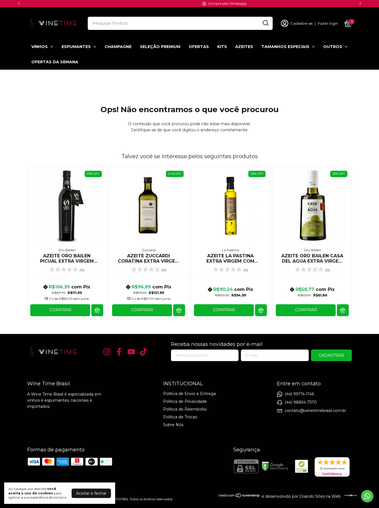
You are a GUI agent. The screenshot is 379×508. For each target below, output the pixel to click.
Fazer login (328, 23)
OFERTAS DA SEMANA (54, 61)
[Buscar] (265, 23)
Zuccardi (149, 250)
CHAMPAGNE (118, 46)
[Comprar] (97, 310)
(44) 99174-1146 (299, 393)
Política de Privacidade (185, 401)
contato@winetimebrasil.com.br (315, 410)
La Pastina (230, 250)
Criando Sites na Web (320, 496)
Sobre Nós (173, 424)
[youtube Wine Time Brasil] (131, 352)
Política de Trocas (180, 416)
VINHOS (39, 46)
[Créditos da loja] (349, 495)
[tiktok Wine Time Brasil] (143, 352)
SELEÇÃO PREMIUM (160, 46)
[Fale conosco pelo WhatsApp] (367, 496)
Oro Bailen (66, 250)
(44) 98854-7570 (301, 401)
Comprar (60, 309)
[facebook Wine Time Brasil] (119, 352)
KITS (222, 46)
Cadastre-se (301, 23)
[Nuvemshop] (239, 496)
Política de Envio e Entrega (189, 393)
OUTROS (332, 46)
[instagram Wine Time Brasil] (107, 352)
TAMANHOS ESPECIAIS (285, 46)
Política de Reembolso (185, 409)
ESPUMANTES (76, 46)
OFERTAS (199, 46)
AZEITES (244, 46)
